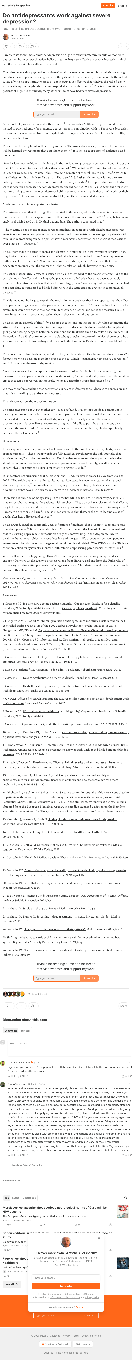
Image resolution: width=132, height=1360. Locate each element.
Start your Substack (57, 1344)
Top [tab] (7, 1197)
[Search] (125, 1198)
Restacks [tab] (25, 1030)
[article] (66, 1216)
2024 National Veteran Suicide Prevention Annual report (43, 896)
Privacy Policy (92, 1297)
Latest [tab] (15, 1197)
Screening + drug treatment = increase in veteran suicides (73, 916)
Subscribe (108, 5)
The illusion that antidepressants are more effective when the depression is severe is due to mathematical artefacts (61, 580)
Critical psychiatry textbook (79, 608)
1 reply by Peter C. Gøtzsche (27, 1165)
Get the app (83, 1344)
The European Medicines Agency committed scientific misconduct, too (44, 1216)
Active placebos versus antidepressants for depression (82, 819)
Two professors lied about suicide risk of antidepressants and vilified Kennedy (74, 950)
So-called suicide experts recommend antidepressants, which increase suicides (74, 883)
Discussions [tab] (29, 1197)
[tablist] (17, 1030)
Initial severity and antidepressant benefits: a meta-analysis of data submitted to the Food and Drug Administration (62, 764)
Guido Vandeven (17, 1084)
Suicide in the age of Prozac (40, 908)
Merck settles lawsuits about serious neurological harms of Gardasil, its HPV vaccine (55, 1209)
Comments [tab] (11, 1030)
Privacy (66, 1335)
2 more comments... (11, 1180)
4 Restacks (43, 994)
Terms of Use (82, 1293)
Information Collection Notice (65, 1297)
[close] (99, 1238)
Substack (49, 1352)
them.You (19, 1096)
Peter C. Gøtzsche (21, 35)
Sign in (122, 5)
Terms (76, 1335)
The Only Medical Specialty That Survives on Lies (56, 857)
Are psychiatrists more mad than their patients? (55, 929)
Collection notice (91, 1335)
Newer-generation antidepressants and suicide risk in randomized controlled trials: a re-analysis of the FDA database (64, 623)
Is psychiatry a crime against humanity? (48, 603)
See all (10, 1284)
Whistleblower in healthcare (41, 711)
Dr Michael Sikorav (19, 1062)
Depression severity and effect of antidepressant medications (59, 724)
